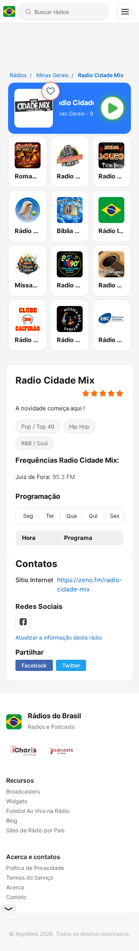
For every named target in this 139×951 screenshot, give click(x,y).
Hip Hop (79, 426)
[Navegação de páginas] (125, 11)
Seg (28, 515)
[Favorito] (50, 91)
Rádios (18, 75)
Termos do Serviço (29, 877)
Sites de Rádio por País (35, 830)
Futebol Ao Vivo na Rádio (37, 810)
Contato (16, 897)
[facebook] (23, 621)
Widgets (16, 801)
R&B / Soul (34, 443)
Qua (71, 515)
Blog (11, 820)
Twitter (71, 665)
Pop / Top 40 (37, 426)
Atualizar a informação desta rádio (58, 637)
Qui (93, 515)
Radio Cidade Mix (101, 75)
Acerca (15, 887)
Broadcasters (23, 791)
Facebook (34, 665)
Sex (115, 515)
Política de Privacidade (35, 868)
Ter (50, 515)
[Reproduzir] (112, 108)
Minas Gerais (52, 75)
